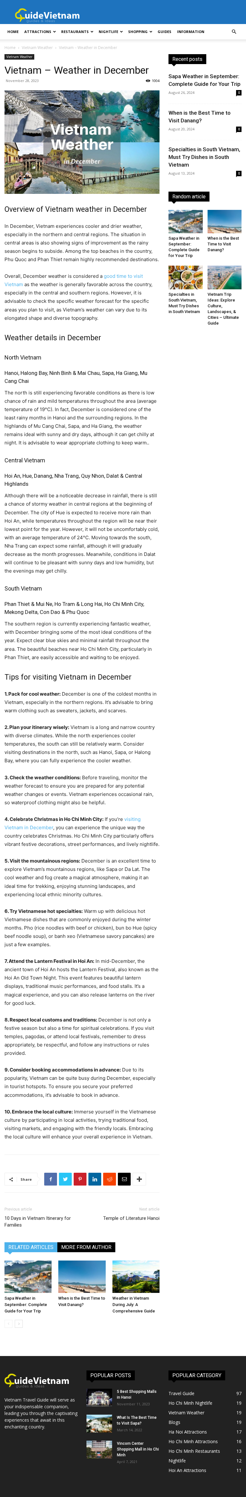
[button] (234, 32)
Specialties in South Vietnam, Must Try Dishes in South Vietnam (204, 157)
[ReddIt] (109, 1179)
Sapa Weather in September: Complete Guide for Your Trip (25, 1304)
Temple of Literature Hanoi (131, 1218)
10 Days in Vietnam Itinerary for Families (37, 1221)
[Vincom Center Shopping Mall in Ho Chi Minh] (99, 1450)
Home (13, 31)
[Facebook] (50, 1179)
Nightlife (108, 31)
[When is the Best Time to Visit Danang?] (81, 1277)
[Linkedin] (94, 1179)
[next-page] (19, 1324)
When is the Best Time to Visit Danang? (223, 244)
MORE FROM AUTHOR (86, 1247)
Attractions (37, 31)
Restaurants (75, 31)
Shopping (138, 31)
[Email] (124, 1179)
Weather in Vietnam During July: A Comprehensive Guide (133, 1304)
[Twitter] (65, 1179)
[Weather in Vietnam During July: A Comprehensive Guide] (136, 1277)
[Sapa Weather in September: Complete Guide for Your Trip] (28, 1277)
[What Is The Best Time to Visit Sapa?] (99, 1424)
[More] (139, 1179)
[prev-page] (8, 1324)
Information (190, 31)
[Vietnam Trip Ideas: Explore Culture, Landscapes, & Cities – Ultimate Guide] (225, 277)
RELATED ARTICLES (30, 1247)
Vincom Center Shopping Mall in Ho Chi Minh (138, 1449)
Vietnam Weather (37, 47)
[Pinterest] (80, 1179)
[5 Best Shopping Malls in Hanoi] (99, 1398)
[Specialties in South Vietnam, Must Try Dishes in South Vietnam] (185, 277)
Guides (164, 31)
